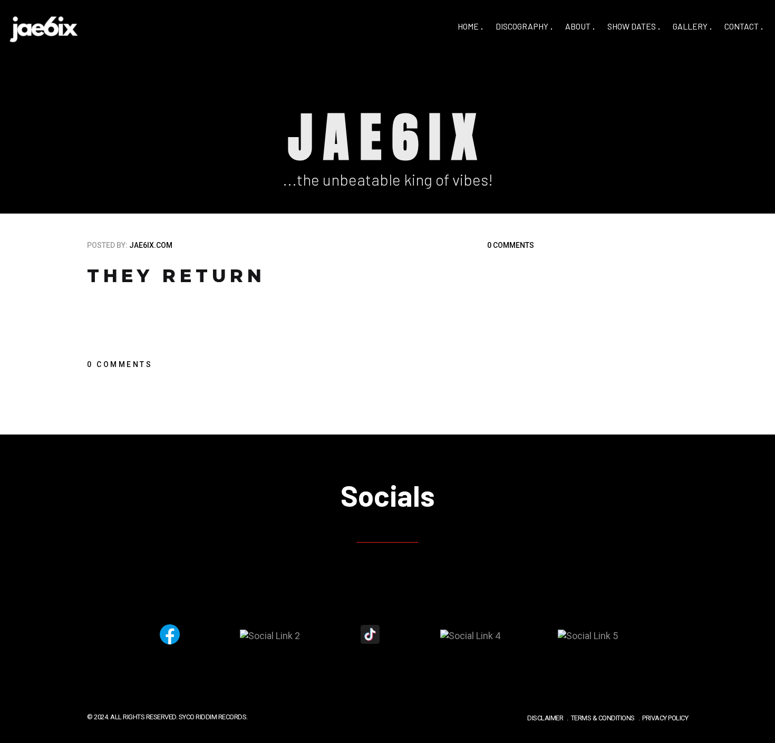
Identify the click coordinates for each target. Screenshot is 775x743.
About (577, 26)
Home (468, 26)
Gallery (690, 26)
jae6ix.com (150, 245)
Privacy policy (665, 718)
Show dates (631, 26)
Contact (741, 26)
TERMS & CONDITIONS (603, 718)
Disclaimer (545, 718)
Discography (522, 26)
